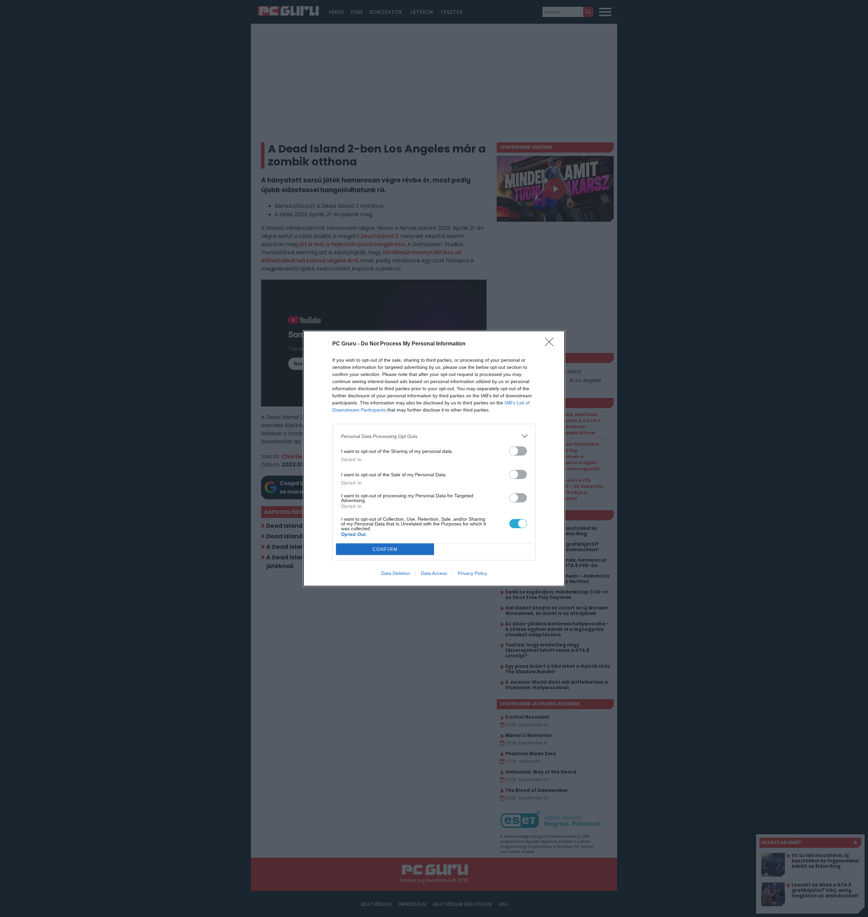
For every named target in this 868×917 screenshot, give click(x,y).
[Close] (551, 344)
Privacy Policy (472, 573)
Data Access (434, 573)
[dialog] (434, 458)
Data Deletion (395, 573)
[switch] (518, 451)
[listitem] (434, 436)
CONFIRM (385, 549)
